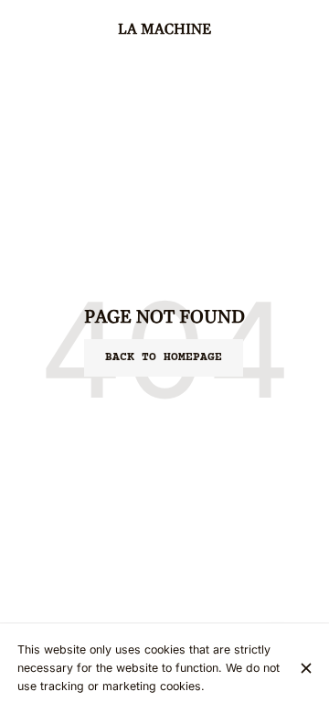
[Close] (305, 668)
